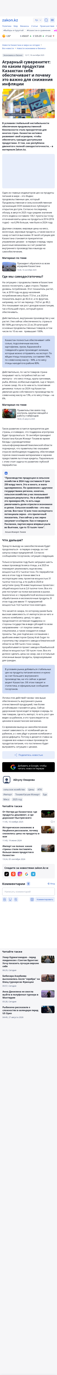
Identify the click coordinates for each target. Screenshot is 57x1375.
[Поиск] (46, 20)
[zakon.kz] (10, 20)
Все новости (8, 48)
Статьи (34, 26)
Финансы (24, 26)
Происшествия (47, 26)
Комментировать (45, 899)
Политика (6, 26)
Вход (52, 883)
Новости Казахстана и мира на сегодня (21, 45)
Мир (16, 26)
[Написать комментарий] (28, 892)
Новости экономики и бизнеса (31, 48)
